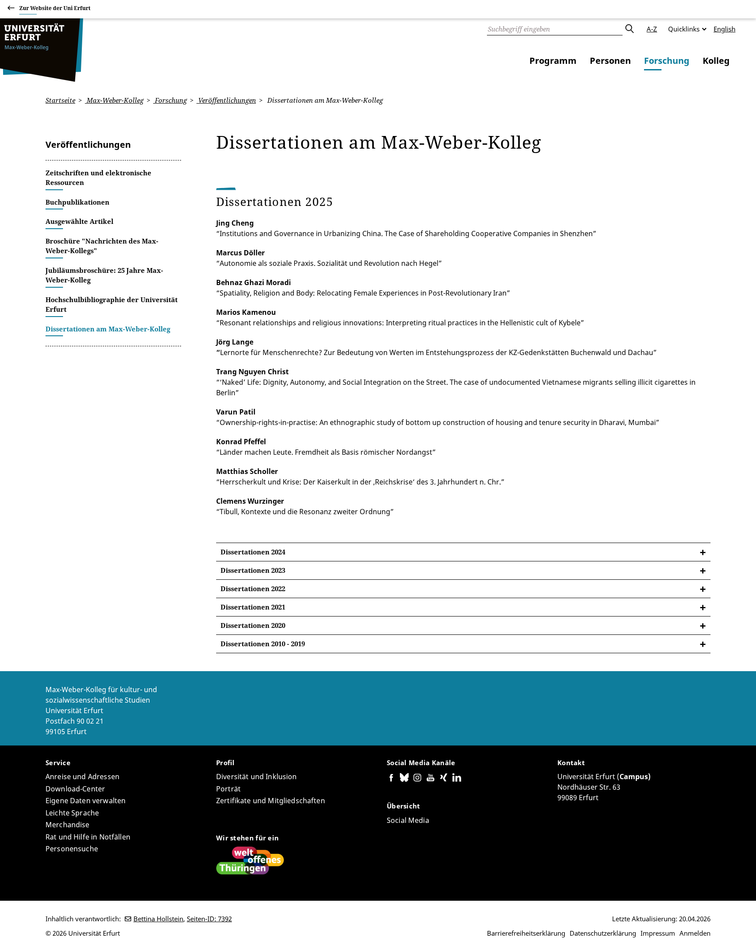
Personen (610, 60)
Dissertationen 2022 (252, 588)
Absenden (629, 28)
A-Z (652, 28)
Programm (553, 60)
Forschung (667, 60)
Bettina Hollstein (158, 918)
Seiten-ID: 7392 (209, 918)
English (724, 28)
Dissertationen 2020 (252, 625)
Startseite (60, 100)
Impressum (657, 933)
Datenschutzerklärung (603, 933)
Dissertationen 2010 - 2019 (262, 643)
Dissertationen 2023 (252, 570)
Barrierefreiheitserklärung (526, 933)
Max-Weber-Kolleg (114, 100)
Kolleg (716, 60)
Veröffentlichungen (226, 100)
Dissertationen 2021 (252, 607)
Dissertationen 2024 (252, 551)
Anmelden (694, 933)
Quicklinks (684, 28)
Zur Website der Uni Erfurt (55, 8)
